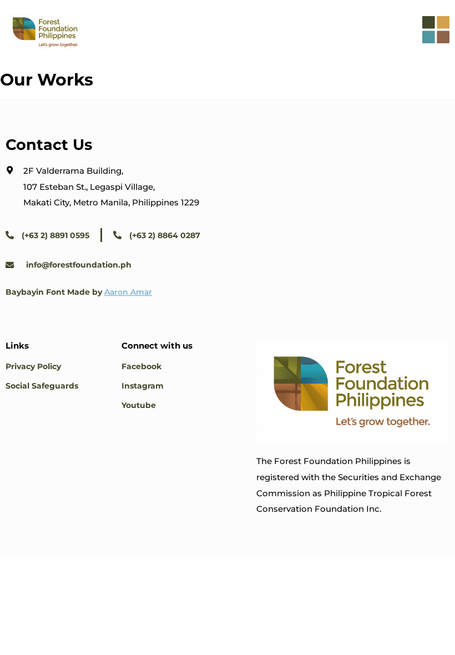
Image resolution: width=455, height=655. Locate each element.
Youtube (139, 405)
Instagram (143, 386)
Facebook (141, 366)
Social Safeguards (42, 386)
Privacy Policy (33, 366)
